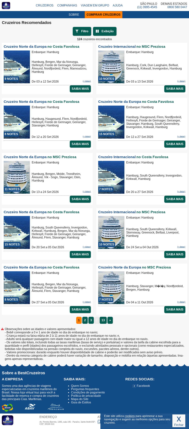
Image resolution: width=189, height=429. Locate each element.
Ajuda (118, 5)
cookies (130, 416)
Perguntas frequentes (85, 389)
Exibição (108, 31)
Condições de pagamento (88, 392)
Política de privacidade (86, 395)
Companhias (67, 5)
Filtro (84, 31)
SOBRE (74, 14)
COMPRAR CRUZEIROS (104, 14)
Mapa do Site (79, 399)
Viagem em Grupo (95, 5)
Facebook (143, 385)
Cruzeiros (45, 5)
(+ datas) (87, 81)
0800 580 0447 (177, 7)
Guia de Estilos (81, 402)
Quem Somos (80, 385)
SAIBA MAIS (80, 88)
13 (103, 320)
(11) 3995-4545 (147, 7)
